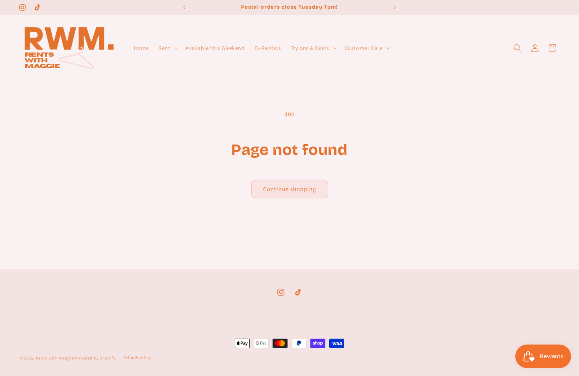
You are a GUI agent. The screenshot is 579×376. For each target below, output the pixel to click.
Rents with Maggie (55, 358)
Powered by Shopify (95, 358)
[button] (167, 48)
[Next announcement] (394, 7)
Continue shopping (289, 189)
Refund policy (137, 357)
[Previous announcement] (184, 7)
